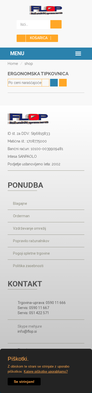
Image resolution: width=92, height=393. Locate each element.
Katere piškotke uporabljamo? (46, 371)
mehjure (35, 326)
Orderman (21, 216)
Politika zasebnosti (28, 266)
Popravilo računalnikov (31, 241)
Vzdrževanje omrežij (29, 228)
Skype (23, 326)
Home (13, 64)
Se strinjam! (24, 382)
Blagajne (20, 203)
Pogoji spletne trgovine (31, 253)
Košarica (39, 38)
